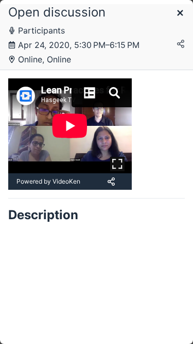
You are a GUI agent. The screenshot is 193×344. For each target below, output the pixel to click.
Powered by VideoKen (48, 181)
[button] (180, 13)
